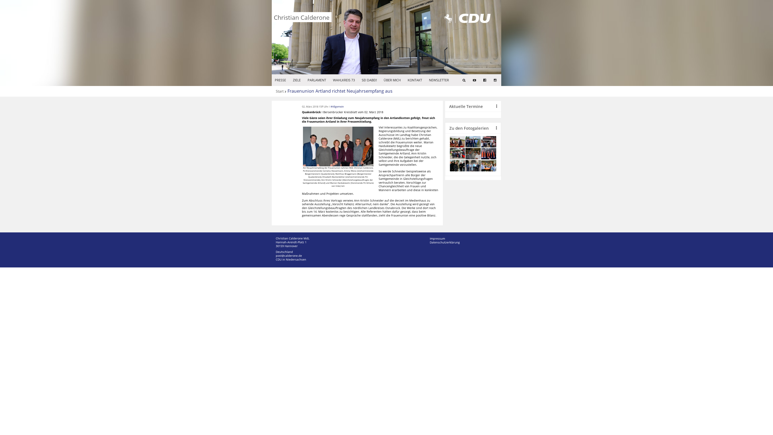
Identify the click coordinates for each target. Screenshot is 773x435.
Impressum (437, 238)
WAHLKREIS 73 (344, 80)
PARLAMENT (317, 80)
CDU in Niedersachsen (291, 259)
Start (280, 91)
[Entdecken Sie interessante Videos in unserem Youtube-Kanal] (474, 80)
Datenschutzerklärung (445, 242)
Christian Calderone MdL (292, 238)
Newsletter (439, 80)
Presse (280, 80)
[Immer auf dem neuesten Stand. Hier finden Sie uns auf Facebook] (484, 80)
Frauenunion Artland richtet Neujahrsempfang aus (340, 91)
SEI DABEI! (369, 80)
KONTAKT (415, 80)
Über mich (392, 80)
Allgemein (338, 106)
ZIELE (297, 80)
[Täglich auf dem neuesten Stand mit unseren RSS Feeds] (495, 80)
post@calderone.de (289, 256)
